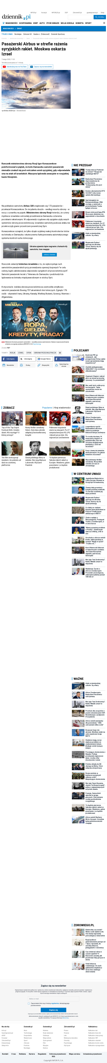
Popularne (47, 407)
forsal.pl (44, 12)
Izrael (21, 353)
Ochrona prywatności (57, 1054)
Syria (29, 353)
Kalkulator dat (92, 1030)
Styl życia (67, 1045)
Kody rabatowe (48, 1033)
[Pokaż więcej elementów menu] (104, 23)
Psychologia (68, 1043)
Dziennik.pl (28, 1027)
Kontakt (5, 1054)
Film (44, 1043)
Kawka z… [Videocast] (41, 34)
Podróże (26, 1045)
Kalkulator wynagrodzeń (96, 1045)
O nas (13, 1054)
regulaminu (55, 1003)
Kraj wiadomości (62, 407)
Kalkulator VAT (93, 1038)
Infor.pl (4, 1030)
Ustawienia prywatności (92, 1054)
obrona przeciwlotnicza (45, 353)
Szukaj (101, 17)
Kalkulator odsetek (94, 1040)
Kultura (45, 1048)
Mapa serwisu (74, 1054)
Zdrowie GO (27, 34)
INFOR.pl (33, 12)
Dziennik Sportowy (58, 34)
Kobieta (45, 1030)
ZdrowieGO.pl (77, 12)
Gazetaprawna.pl (7, 1033)
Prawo (66, 1030)
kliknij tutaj (65, 1018)
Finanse (66, 1033)
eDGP (3, 1035)
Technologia (28, 1033)
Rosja (12, 353)
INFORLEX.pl (56, 12)
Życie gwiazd (47, 1040)
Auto (25, 1030)
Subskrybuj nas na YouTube (16, 67)
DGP (66, 12)
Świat (19, 29)
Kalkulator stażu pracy (95, 1035)
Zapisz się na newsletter (43, 67)
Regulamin (42, 1054)
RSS (53, 1056)
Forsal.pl (4, 1038)
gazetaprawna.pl (92, 12)
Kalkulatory (92, 1027)
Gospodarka (28, 1035)
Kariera (32, 1054)
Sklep (102, 12)
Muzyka (45, 1045)
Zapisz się (53, 1010)
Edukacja (46, 1035)
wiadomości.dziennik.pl (16, 38)
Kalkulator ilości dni (94, 1033)
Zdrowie (26, 1043)
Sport (25, 1040)
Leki (65, 1035)
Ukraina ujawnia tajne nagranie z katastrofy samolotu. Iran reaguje (48, 247)
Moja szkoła (47, 1038)
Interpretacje (6, 1043)
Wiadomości (8, 29)
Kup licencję (37, 344)
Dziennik (4, 38)
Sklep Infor (5, 1045)
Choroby (66, 1040)
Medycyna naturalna (70, 1038)
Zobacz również (49, 255)
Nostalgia (17, 34)
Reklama (22, 1054)
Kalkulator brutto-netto (95, 1043)
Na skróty (5, 1027)
